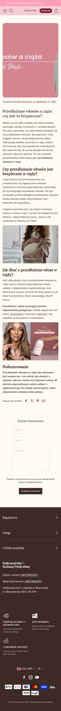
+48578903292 (29, 574)
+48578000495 (33, 581)
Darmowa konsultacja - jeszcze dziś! (22, 3)
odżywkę (42, 313)
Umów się (45, 10)
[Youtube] (37, 677)
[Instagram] (31, 677)
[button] (5, 10)
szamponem (17, 313)
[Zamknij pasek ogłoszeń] (57, 2)
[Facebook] (24, 677)
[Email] (43, 400)
